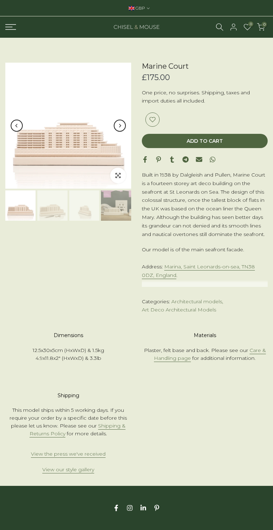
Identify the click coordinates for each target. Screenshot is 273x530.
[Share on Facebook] (145, 159)
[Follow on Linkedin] (143, 508)
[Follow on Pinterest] (157, 508)
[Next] (120, 126)
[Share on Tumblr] (172, 159)
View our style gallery (68, 469)
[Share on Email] (199, 159)
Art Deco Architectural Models (179, 309)
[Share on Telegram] (185, 159)
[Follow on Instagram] (130, 508)
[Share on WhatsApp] (212, 159)
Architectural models (196, 301)
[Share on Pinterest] (158, 159)
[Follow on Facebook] (116, 508)
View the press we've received (68, 454)
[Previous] (17, 126)
